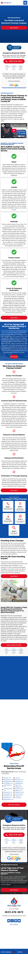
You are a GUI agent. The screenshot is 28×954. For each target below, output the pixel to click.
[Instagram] (12, 920)
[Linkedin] (15, 920)
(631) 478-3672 (14, 912)
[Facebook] (8, 920)
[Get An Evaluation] (14, 952)
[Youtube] (19, 920)
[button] (25, 3)
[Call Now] (25, 952)
